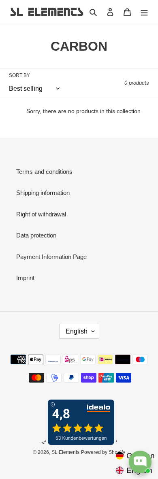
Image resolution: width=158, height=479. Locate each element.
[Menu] (144, 12)
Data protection (36, 235)
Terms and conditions (44, 171)
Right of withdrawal (41, 214)
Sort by (19, 75)
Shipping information (43, 192)
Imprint (25, 277)
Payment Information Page (51, 256)
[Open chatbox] (140, 462)
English (77, 331)
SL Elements (65, 452)
